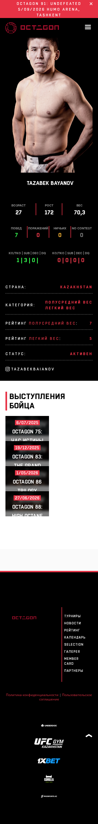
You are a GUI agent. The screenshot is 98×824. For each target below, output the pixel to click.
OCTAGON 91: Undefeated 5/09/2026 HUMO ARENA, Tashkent (49, 9)
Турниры (72, 616)
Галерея (72, 652)
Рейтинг (72, 630)
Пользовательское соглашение (65, 697)
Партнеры (73, 671)
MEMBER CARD (71, 661)
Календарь (75, 637)
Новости (72, 623)
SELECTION (74, 644)
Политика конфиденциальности (32, 695)
